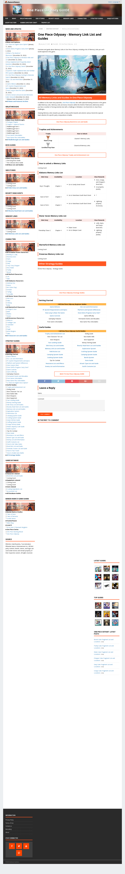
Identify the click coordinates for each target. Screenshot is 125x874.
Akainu (9, 314)
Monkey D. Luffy (12, 255)
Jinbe (8, 311)
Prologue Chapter (12, 122)
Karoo (9, 285)
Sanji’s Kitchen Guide (13, 420)
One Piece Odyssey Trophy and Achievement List (72, 155)
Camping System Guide (55, 354)
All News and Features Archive (17, 101)
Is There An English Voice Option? (17, 44)
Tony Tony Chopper (13, 265)
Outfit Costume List (89, 366)
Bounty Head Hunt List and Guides (89, 345)
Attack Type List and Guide (89, 363)
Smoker (9, 290)
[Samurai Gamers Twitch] (19, 853)
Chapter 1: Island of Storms (15, 124)
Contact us (9, 826)
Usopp (9, 261)
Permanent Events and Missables (17, 376)
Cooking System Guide (55, 357)
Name (40, 393)
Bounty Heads (54, 18)
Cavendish (10, 325)
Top (6, 18)
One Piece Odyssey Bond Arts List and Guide (72, 122)
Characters (82, 18)
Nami (8, 259)
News (14, 18)
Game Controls (55, 316)
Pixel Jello (55, 44)
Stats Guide (89, 360)
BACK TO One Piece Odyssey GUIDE (72, 374)
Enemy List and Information (55, 366)
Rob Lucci (10, 298)
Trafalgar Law (11, 322)
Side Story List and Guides (55, 345)
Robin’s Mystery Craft (28, 22)
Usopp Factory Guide (13, 424)
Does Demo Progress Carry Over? (89, 313)
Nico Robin (10, 268)
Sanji (8, 263)
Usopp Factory (10, 22)
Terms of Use (9, 823)
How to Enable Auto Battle (15, 453)
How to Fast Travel (13, 451)
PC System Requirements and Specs (55, 310)
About (7, 832)
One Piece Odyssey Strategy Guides (72, 293)
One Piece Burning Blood (15, 532)
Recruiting (8, 829)
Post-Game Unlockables (14, 135)
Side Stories (40, 18)
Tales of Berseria (12, 516)
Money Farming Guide (14, 402)
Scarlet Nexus (11, 518)
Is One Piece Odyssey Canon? (16, 66)
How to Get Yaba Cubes (14, 444)
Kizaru (9, 316)
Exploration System (89, 348)
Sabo (8, 333)
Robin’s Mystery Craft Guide (15, 427)
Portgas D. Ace (11, 309)
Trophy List (45, 22)
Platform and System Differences (89, 310)
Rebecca (9, 320)
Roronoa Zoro (11, 257)
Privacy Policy (10, 820)
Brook (9, 272)
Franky (9, 270)
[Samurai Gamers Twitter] (19, 846)
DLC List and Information (89, 307)
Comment (41, 399)
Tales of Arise (11, 514)
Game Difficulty (12, 372)
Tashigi (9, 292)
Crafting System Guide (89, 351)
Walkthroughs (26, 18)
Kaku (8, 301)
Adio (8, 279)
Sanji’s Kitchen (112, 18)
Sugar (9, 329)
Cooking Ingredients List (14, 489)
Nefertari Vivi (11, 283)
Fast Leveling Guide (54, 343)
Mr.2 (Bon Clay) (12, 287)
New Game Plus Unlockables (16, 137)
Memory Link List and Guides (55, 348)
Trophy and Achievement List (55, 334)
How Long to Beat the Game (55, 313)
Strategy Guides (97, 18)
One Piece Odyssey (67, 44)
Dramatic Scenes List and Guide (17, 448)
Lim (8, 276)
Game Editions (55, 307)
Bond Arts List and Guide (15, 446)
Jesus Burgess (11, 331)
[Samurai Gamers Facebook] (12, 846)
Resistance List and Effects (55, 363)
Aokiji (8, 305)
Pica (8, 327)
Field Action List (55, 351)
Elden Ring (10, 523)
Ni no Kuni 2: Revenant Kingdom (17, 527)
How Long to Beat (13, 365)
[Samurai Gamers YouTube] (26, 846)
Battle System (89, 357)
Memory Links (68, 18)
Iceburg (9, 303)
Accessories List (12, 491)
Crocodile (10, 294)
